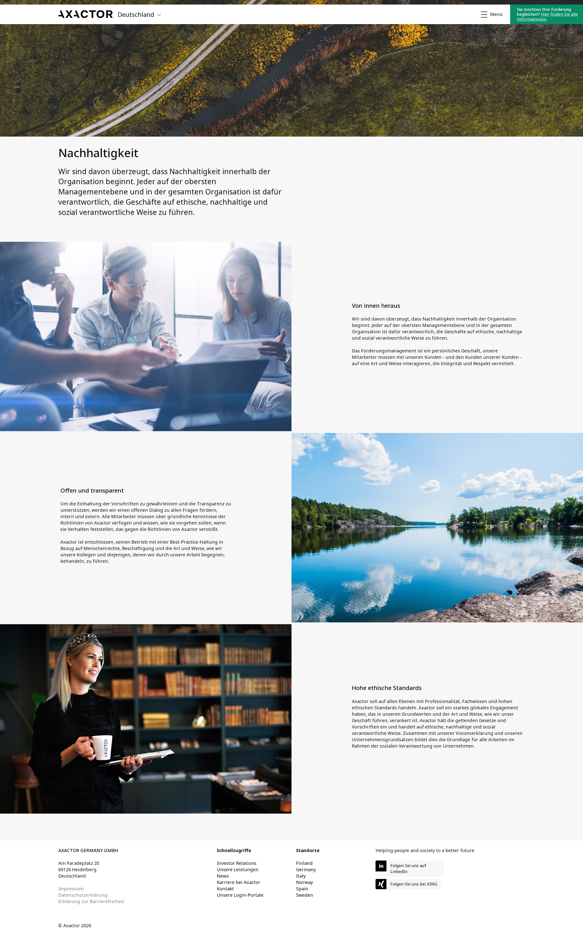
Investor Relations (236, 863)
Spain (302, 889)
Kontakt (225, 889)
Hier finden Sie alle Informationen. (547, 16)
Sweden (304, 895)
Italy (301, 876)
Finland (304, 863)
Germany (306, 869)
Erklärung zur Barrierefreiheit (91, 901)
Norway (304, 882)
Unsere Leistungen (237, 869)
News (223, 876)
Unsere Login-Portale (240, 895)
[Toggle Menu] (491, 14)
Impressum (71, 889)
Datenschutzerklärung (82, 895)
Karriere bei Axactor (238, 882)
